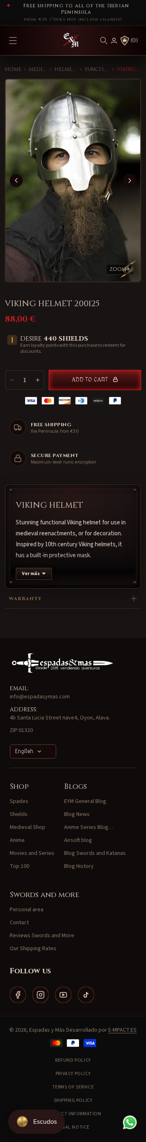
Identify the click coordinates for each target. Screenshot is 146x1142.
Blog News (77, 814)
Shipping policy (73, 1100)
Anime (17, 840)
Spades (19, 801)
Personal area (26, 910)
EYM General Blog (85, 801)
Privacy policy (73, 1073)
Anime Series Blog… (89, 827)
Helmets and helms (65, 69)
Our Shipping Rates (33, 949)
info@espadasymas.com (40, 697)
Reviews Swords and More (42, 936)
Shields (19, 814)
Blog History (79, 866)
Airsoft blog (78, 840)
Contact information (73, 1113)
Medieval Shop (38, 69)
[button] (103, 40)
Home (13, 69)
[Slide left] (16, 180)
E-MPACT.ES (122, 1030)
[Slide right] (129, 180)
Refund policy (73, 1060)
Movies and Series (32, 853)
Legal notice (73, 1127)
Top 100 (19, 866)
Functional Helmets (97, 69)
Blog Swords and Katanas (95, 853)
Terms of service (73, 1087)
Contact (19, 923)
